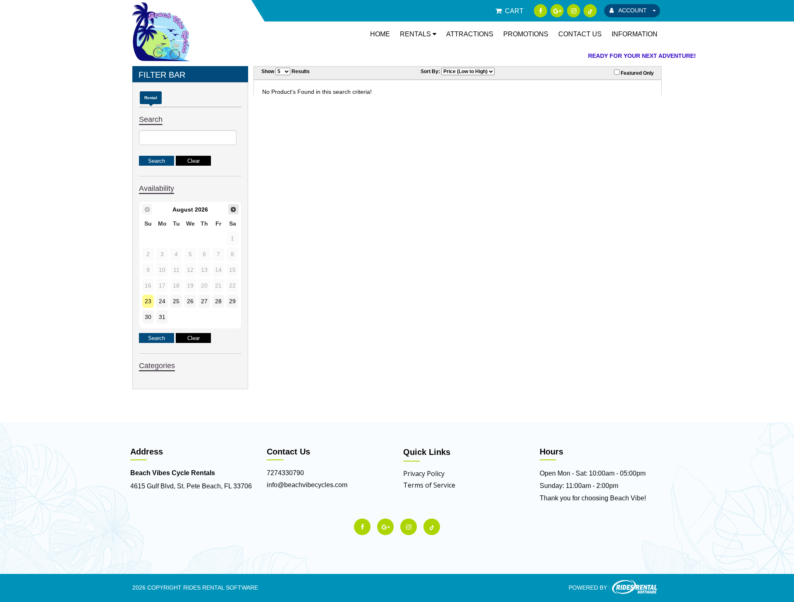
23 (148, 301)
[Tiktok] (590, 10)
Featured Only (636, 73)
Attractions (469, 34)
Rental (150, 97)
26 (190, 301)
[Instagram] (573, 10)
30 (148, 317)
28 (218, 301)
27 (204, 301)
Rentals (416, 34)
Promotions (525, 34)
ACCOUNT (633, 10)
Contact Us (580, 34)
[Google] (557, 10)
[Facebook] (540, 10)
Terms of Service (429, 485)
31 (162, 317)
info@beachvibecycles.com (307, 484)
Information (635, 34)
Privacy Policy (424, 473)
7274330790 (285, 472)
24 (162, 301)
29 (232, 301)
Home (380, 34)
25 (176, 301)
